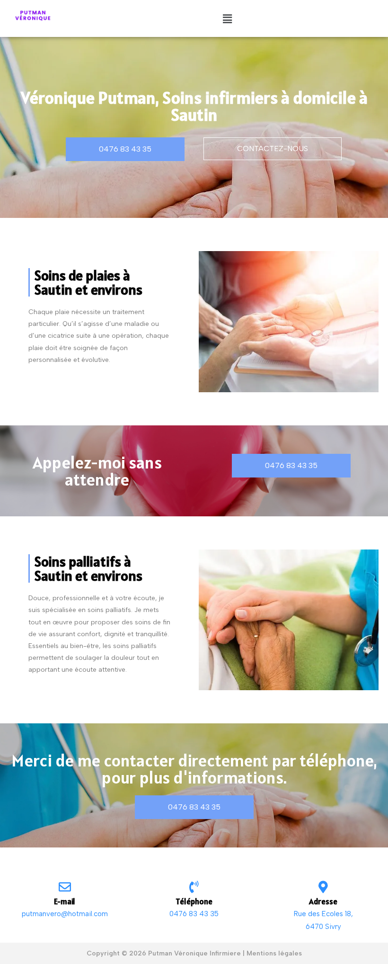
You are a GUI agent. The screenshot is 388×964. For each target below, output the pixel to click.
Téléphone (194, 901)
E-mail (64, 901)
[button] (227, 18)
